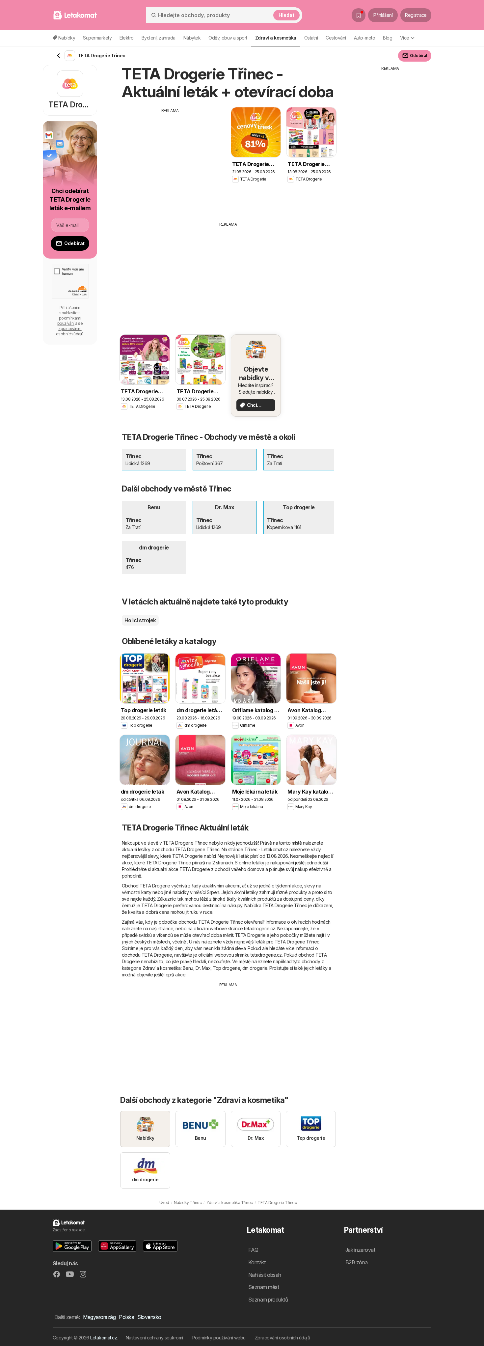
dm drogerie (254, 968)
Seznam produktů (268, 1299)
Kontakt (256, 1262)
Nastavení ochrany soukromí (154, 1337)
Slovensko (149, 1317)
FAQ (253, 1250)
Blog (387, 38)
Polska (126, 1317)
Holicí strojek (140, 620)
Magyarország (99, 1317)
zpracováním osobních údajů (69, 331)
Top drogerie (226, 968)
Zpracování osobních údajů (282, 1337)
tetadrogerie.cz (259, 928)
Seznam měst (263, 1287)
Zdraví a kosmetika (162, 968)
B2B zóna (356, 1262)
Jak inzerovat (360, 1250)
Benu (188, 968)
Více (404, 38)
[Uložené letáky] (358, 15)
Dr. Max (203, 968)
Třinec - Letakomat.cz (266, 849)
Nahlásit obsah (264, 1275)
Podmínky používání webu (219, 1337)
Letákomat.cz (103, 1337)
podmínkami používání (69, 321)
